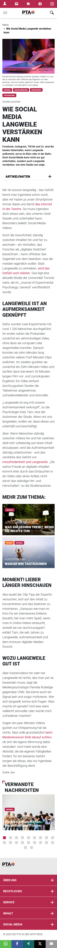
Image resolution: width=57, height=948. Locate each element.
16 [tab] (40, 842)
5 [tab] (28, 837)
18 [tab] (52, 842)
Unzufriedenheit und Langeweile (25, 462)
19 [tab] (25, 847)
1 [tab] (4, 837)
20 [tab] (31, 847)
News (5, 24)
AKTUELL (7, 90)
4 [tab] (22, 837)
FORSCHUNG (36, 90)
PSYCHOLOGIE (9, 95)
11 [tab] (10, 842)
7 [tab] (40, 837)
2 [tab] (10, 837)
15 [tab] (34, 842)
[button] (5, 944)
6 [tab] (34, 837)
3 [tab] (16, 837)
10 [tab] (4, 842)
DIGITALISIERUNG (21, 90)
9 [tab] (52, 837)
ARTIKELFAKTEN (18, 176)
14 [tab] (28, 842)
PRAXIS (9, 543)
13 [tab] (22, 842)
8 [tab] (46, 837)
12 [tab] (16, 842)
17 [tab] (46, 842)
